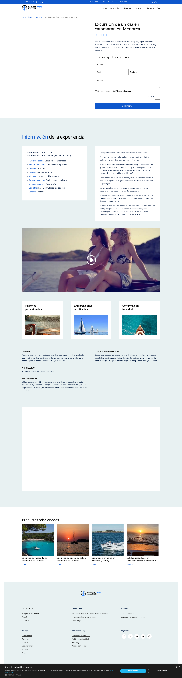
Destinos (127, 8)
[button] (60, 675)
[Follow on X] (130, 636)
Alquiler (25, 649)
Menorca (39, 17)
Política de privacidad (122, 91)
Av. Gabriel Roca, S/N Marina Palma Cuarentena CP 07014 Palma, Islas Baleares (114, 2)
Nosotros (25, 617)
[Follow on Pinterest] (143, 636)
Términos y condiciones (81, 636)
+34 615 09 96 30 (27, 2)
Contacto (150, 8)
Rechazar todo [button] (161, 671)
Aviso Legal (76, 642)
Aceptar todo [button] (133, 671)
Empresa (139, 8)
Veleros (25, 642)
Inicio (105, 8)
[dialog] (91, 671)
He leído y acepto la (114, 91)
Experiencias (115, 8)
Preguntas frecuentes (30, 613)
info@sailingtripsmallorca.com (42, 2)
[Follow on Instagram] (149, 636)
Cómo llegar (76, 620)
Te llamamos (127, 105)
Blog (158, 8)
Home (24, 17)
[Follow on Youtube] (136, 636)
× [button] (179, 666)
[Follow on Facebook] (124, 636)
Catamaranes (27, 646)
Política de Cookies (79, 646)
